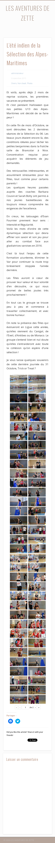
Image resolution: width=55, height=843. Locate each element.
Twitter (30, 28)
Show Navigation (44, 27)
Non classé (22, 83)
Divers (14, 83)
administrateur (17, 73)
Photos (29, 83)
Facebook (24, 28)
